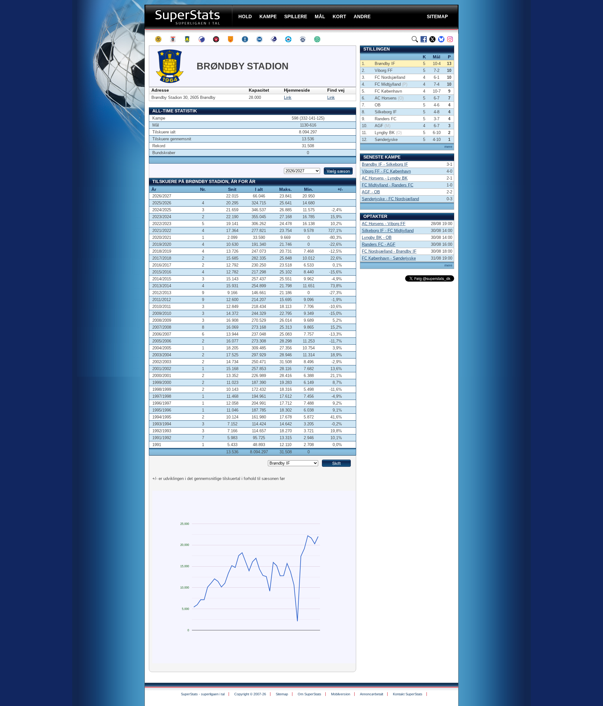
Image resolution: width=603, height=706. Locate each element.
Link (287, 97)
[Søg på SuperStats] (415, 39)
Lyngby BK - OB (377, 237)
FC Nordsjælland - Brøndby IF (389, 251)
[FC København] (204, 39)
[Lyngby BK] (248, 39)
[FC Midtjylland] (219, 39)
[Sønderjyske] (306, 39)
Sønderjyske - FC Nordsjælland (390, 199)
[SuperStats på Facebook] (424, 39)
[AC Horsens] (161, 39)
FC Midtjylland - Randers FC (387, 185)
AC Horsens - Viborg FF (383, 223)
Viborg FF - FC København (386, 171)
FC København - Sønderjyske (389, 258)
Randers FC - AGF (378, 244)
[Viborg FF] (320, 39)
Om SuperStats (309, 694)
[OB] (262, 39)
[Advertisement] (107, 124)
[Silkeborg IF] (291, 39)
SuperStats (189, 17)
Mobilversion (340, 694)
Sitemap (282, 694)
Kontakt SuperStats (407, 694)
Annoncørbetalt (371, 694)
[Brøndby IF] (190, 39)
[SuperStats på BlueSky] (441, 39)
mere (448, 146)
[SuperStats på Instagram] (450, 39)
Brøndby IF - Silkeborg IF (385, 164)
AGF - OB (371, 192)
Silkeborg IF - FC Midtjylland (388, 230)
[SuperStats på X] (432, 39)
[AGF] (176, 39)
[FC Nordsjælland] (233, 39)
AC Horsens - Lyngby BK (385, 178)
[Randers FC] (277, 39)
